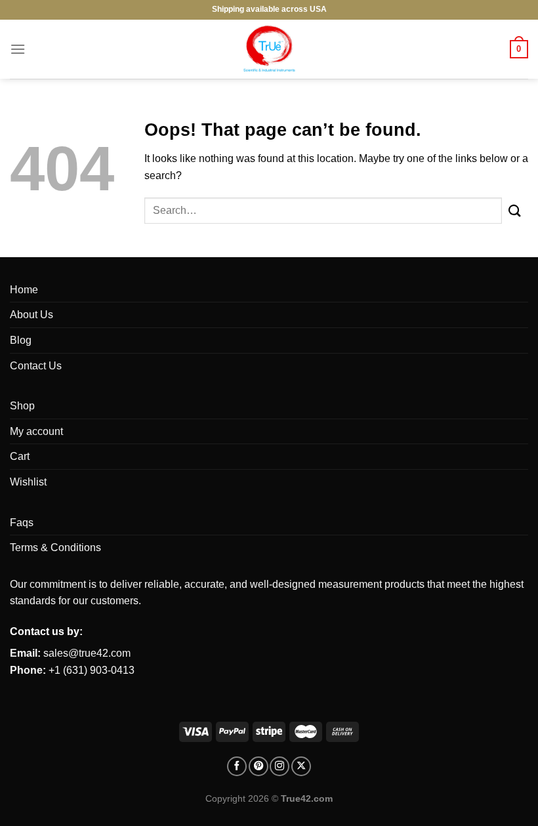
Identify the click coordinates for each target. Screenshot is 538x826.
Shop (22, 405)
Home (24, 289)
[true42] (269, 49)
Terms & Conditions (55, 547)
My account (36, 431)
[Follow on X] (301, 766)
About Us (31, 314)
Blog (20, 340)
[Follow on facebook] (237, 766)
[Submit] (515, 210)
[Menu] (18, 49)
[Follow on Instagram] (279, 766)
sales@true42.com (87, 653)
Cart (20, 456)
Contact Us (36, 365)
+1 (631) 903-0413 (91, 670)
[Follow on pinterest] (258, 766)
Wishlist (28, 481)
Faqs (21, 522)
